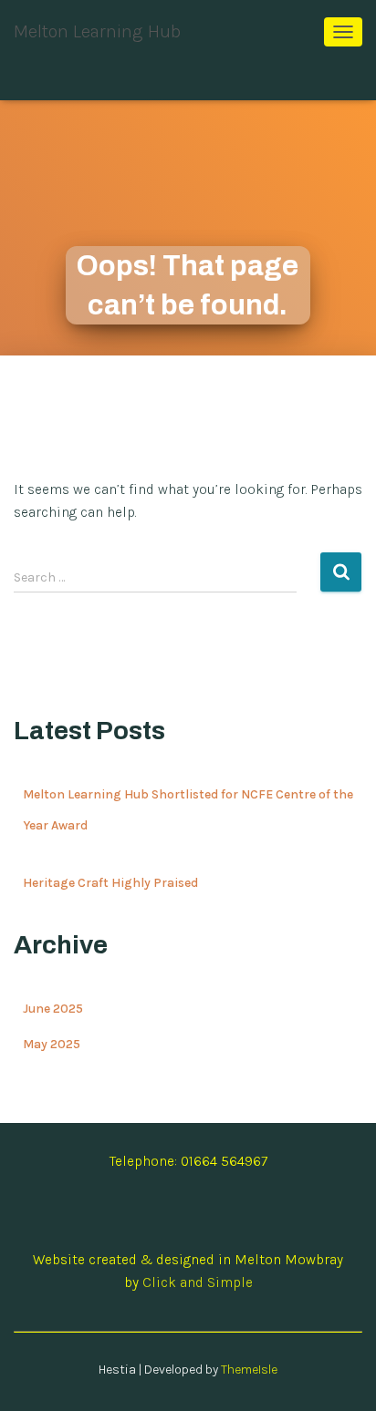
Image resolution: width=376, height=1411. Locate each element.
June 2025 (53, 1008)
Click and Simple (197, 1282)
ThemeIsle (249, 1369)
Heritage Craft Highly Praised (110, 883)
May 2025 (51, 1044)
